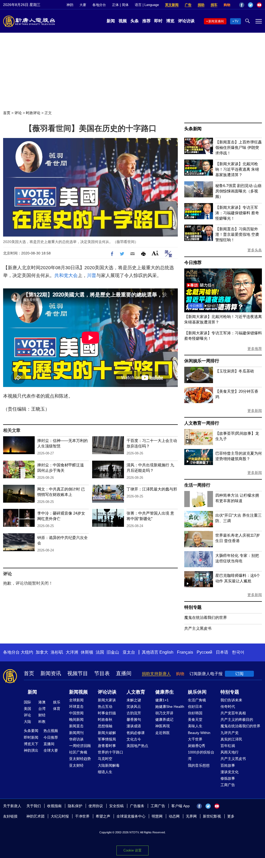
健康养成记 (164, 719)
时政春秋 (105, 719)
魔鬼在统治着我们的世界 (205, 617)
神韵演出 (31, 750)
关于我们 (33, 806)
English (166, 652)
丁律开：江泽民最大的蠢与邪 (152, 489)
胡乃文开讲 (164, 713)
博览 (170, 21)
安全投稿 (116, 806)
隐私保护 (75, 806)
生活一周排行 (197, 485)
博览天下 (31, 744)
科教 (42, 721)
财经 (42, 715)
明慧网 (157, 816)
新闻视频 (78, 692)
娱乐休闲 (197, 692)
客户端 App (180, 806)
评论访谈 (186, 21)
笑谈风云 (134, 706)
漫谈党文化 (229, 772)
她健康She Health (169, 706)
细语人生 (105, 772)
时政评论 (33, 113)
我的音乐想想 (199, 765)
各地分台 (99, 5)
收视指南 (54, 806)
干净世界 (82, 816)
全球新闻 (76, 700)
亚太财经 (76, 765)
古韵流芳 (134, 713)
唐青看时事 (107, 746)
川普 (91, 275)
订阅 (239, 674)
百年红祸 (227, 746)
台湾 (42, 709)
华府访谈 (76, 739)
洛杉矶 (57, 652)
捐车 (214, 5)
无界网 (191, 816)
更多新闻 (254, 411)
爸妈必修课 (136, 733)
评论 (18, 113)
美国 (27, 709)
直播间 (123, 673)
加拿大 (42, 652)
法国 (100, 652)
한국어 (238, 652)
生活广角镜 (197, 700)
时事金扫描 (107, 713)
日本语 (222, 652)
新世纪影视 (212, 816)
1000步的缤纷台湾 (201, 755)
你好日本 (195, 706)
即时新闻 (31, 737)
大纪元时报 (60, 816)
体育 (56, 709)
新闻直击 (76, 726)
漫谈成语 (134, 726)
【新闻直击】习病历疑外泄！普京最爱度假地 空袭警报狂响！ (237, 234)
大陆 (27, 721)
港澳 (42, 702)
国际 (27, 702)
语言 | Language (147, 5)
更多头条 (254, 250)
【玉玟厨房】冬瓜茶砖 (234, 371)
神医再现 (162, 726)
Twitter (250, 5)
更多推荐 (254, 349)
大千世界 (195, 739)
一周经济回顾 (80, 746)
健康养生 (164, 692)
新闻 (111, 21)
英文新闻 (172, 5)
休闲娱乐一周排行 (201, 360)
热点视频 (50, 731)
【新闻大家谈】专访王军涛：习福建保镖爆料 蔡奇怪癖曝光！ (237, 212)
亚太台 (129, 652)
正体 (115, 5)
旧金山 (113, 652)
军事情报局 (107, 739)
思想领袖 (105, 726)
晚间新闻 (76, 719)
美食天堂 (195, 719)
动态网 (174, 816)
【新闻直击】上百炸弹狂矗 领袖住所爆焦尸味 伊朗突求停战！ (238, 147)
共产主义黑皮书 (197, 628)
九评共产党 (229, 733)
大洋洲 (72, 652)
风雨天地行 (229, 752)
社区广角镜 (78, 752)
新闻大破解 (107, 733)
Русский (204, 652)
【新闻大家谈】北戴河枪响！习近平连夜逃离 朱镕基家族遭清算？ (237, 169)
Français (185, 652)
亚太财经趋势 (80, 759)
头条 (134, 21)
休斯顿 (87, 652)
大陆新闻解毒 (109, 765)
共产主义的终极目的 (236, 719)
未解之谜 (134, 700)
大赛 (82, 5)
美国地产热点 (137, 746)
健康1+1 (162, 700)
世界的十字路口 (110, 752)
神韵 (70, 5)
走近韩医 (162, 733)
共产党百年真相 (233, 713)
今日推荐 (193, 262)
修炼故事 (227, 778)
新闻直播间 (216, 21)
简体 (125, 5)
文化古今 (134, 739)
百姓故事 (227, 765)
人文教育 (136, 692)
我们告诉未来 (231, 700)
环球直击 (76, 706)
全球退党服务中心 (130, 816)
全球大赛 (50, 750)
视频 (123, 21)
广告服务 (137, 806)
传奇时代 (227, 706)
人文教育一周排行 (201, 423)
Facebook (241, 5)
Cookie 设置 (132, 850)
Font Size (155, 253)
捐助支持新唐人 (156, 674)
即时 (158, 21)
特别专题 (193, 607)
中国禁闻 (76, 713)
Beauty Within (199, 733)
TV (236, 21)
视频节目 (77, 673)
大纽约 (27, 652)
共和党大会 (66, 275)
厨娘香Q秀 (196, 746)
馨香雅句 (134, 719)
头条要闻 (31, 731)
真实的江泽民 (231, 739)
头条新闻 (193, 128)
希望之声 (103, 816)
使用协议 (96, 806)
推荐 (146, 21)
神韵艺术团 (35, 816)
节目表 (102, 673)
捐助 (201, 5)
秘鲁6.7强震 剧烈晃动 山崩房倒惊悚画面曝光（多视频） (238, 191)
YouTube (259, 5)
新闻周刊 (76, 733)
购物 (227, 5)
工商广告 (227, 785)
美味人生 (195, 726)
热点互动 (105, 706)
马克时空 (105, 759)
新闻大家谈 (107, 700)
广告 (188, 5)
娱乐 (56, 702)
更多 (230, 816)
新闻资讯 (50, 673)
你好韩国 (195, 713)
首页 (6, 113)
